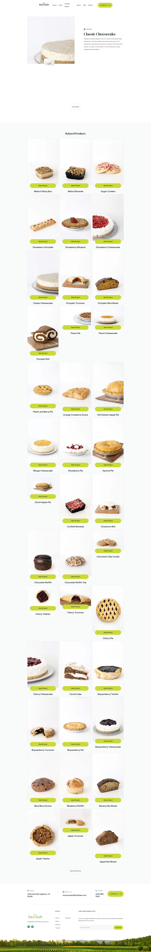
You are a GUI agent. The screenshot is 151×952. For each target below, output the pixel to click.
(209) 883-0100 (100, 895)
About (79, 5)
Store (60, 5)
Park (84, 5)
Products (68, 918)
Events (90, 5)
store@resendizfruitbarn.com (74, 895)
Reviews (57, 924)
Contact (57, 928)
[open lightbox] (51, 40)
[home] (44, 5)
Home (54, 5)
